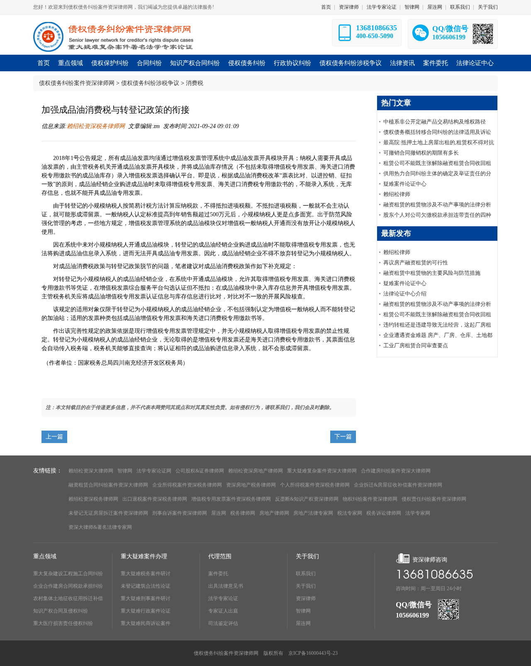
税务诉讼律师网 (383, 513)
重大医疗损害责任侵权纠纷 (63, 623)
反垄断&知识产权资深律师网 (307, 499)
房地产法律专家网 (313, 513)
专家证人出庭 (223, 611)
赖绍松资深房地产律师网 (255, 471)
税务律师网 (242, 513)
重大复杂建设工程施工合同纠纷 (68, 573)
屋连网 (434, 7)
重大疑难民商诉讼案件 (146, 623)
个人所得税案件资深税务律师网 (315, 485)
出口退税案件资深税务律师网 (154, 499)
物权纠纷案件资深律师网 (370, 499)
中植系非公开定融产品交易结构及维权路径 (434, 122)
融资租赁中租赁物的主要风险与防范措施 (431, 273)
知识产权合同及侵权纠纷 (60, 611)
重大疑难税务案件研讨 (146, 573)
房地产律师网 (274, 513)
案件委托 (218, 573)
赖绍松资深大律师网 (90, 471)
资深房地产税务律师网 (251, 485)
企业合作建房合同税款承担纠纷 (68, 586)
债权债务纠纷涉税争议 (150, 83)
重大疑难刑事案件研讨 (146, 598)
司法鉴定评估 (223, 623)
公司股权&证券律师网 (199, 471)
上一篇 (54, 437)
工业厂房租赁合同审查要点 (415, 345)
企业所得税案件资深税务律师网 (187, 485)
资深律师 (349, 7)
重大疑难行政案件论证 (146, 611)
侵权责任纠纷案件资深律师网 (434, 499)
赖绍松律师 (396, 194)
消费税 (194, 83)
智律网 (411, 7)
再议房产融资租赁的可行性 (415, 262)
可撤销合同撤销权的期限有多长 (421, 153)
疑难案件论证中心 (404, 184)
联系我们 (460, 7)
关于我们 (488, 7)
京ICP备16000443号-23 (313, 653)
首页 (326, 7)
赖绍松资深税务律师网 (96, 126)
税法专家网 (349, 513)
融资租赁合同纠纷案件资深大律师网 (108, 485)
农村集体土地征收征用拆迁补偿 (68, 598)
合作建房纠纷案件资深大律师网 (396, 471)
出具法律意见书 (225, 586)
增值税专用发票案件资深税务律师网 (231, 499)
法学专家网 (417, 513)
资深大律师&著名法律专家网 (100, 527)
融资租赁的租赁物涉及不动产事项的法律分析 (437, 204)
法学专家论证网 (153, 471)
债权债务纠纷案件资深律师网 (76, 83)
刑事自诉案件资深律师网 (179, 513)
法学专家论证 (382, 7)
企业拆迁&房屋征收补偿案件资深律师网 (398, 485)
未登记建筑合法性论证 (146, 586)
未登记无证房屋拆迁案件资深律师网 (108, 513)
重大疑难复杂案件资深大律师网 (322, 471)
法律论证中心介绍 (404, 294)
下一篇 (343, 437)
